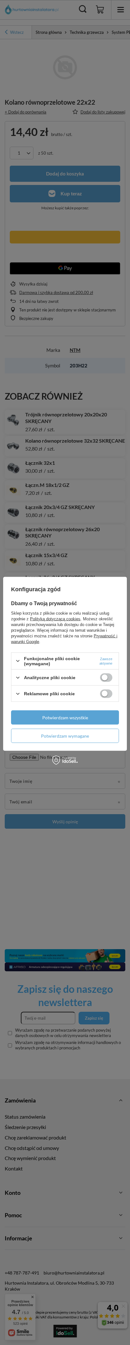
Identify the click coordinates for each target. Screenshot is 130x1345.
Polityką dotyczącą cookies (55, 618)
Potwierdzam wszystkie (65, 717)
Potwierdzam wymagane (65, 735)
